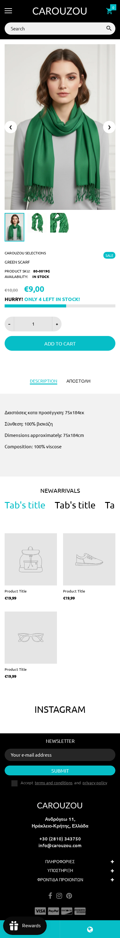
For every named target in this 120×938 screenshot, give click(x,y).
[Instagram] (59, 896)
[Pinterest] (69, 896)
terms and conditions (54, 782)
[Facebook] (50, 896)
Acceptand (64, 782)
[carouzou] (60, 11)
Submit (60, 770)
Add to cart (60, 343)
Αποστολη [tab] (78, 381)
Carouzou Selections (25, 252)
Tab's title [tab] (25, 505)
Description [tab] (43, 381)
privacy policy (94, 782)
